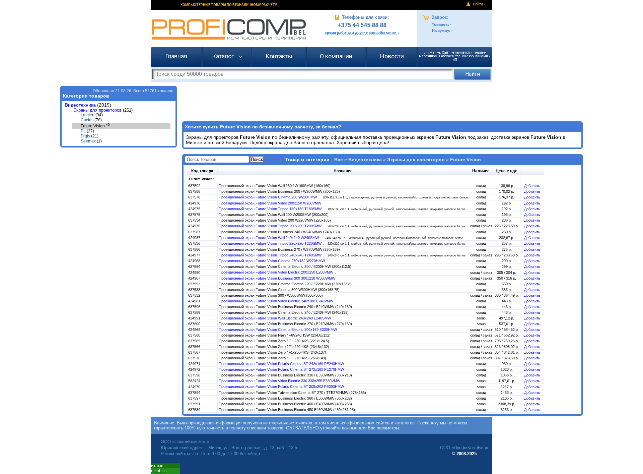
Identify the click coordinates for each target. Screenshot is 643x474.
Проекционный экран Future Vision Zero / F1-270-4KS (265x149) (272, 358)
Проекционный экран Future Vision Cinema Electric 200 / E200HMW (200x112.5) (285, 266)
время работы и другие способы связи (361, 33)
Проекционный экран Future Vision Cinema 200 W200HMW (268, 197)
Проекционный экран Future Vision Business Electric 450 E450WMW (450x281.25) (287, 410)
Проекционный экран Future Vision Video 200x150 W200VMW (270, 203)
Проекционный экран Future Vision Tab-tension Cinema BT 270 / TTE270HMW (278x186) (292, 393)
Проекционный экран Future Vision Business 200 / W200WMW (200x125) (279, 191)
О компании (336, 56)
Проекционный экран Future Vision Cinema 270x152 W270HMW (272, 261)
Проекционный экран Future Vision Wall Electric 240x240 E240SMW (275, 318)
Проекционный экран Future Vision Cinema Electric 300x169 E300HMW (278, 330)
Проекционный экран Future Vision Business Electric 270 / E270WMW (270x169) (285, 324)
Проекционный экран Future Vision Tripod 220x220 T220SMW (271, 243)
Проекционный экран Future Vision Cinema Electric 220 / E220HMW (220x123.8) (285, 284)
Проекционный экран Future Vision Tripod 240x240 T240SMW (271, 255)
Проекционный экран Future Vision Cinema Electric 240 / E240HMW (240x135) (284, 312)
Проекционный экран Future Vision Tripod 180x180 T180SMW (271, 209)
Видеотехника (80, 105)
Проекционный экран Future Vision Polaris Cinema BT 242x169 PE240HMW (282, 364)
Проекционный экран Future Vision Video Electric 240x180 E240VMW (276, 301)
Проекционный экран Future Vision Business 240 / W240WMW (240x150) (279, 232)
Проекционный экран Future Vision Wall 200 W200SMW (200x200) (274, 215)
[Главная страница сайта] (229, 29)
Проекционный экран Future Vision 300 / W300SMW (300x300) (271, 295)
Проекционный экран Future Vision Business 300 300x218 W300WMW (277, 278)
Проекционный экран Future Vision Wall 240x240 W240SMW (269, 238)
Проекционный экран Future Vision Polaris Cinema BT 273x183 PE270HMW (281, 369)
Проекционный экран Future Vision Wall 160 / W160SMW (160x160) (275, 186)
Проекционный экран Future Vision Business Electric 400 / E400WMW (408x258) (285, 404)
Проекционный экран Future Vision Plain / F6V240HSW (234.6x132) (275, 335)
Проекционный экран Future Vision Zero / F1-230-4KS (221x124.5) (274, 341)
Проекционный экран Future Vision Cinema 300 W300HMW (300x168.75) (279, 290)
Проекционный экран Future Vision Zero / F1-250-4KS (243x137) (272, 352)
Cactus (87, 120)
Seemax (88, 141)
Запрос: (439, 17)
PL (83, 131)
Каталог (223, 56)
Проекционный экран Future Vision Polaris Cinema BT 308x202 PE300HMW (282, 386)
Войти (478, 4)
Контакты (279, 56)
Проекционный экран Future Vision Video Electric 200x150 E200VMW (276, 272)
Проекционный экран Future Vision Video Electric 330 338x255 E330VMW (279, 381)
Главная (176, 56)
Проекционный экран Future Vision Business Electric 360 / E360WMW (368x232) (285, 398)
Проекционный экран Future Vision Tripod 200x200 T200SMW (271, 226)
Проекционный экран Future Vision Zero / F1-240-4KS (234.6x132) (274, 347)
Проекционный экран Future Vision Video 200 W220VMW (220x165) (275, 220)
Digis (85, 136)
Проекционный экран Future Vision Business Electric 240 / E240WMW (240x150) (285, 307)
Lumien (87, 115)
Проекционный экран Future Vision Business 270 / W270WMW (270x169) (279, 249)
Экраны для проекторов (97, 110)
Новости (392, 56)
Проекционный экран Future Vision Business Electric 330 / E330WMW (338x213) (285, 375)
